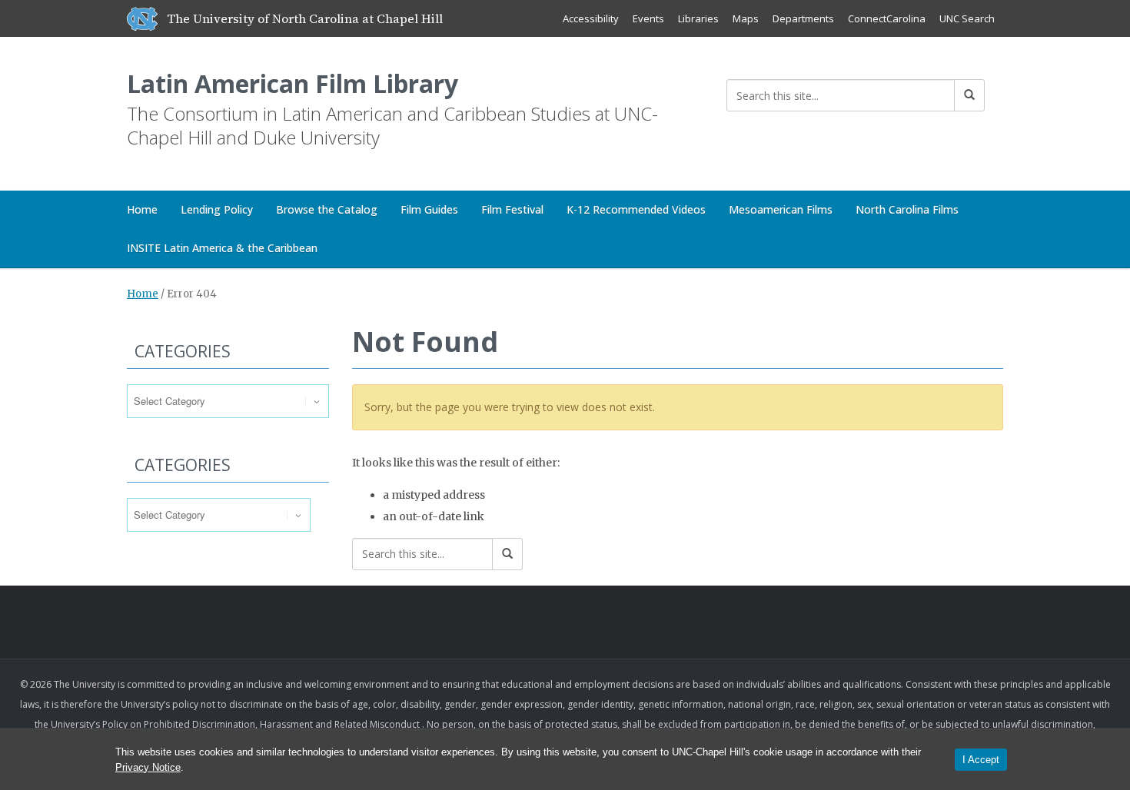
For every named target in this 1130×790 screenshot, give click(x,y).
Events (648, 18)
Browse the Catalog (326, 209)
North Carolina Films (907, 209)
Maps (746, 18)
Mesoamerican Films (781, 209)
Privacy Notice (148, 767)
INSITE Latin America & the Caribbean (222, 248)
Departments (803, 18)
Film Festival (512, 209)
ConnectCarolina (887, 18)
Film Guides (429, 209)
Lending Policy (217, 209)
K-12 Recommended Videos (636, 209)
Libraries (698, 18)
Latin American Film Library (292, 83)
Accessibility (591, 18)
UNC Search (967, 18)
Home (142, 209)
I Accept (980, 759)
